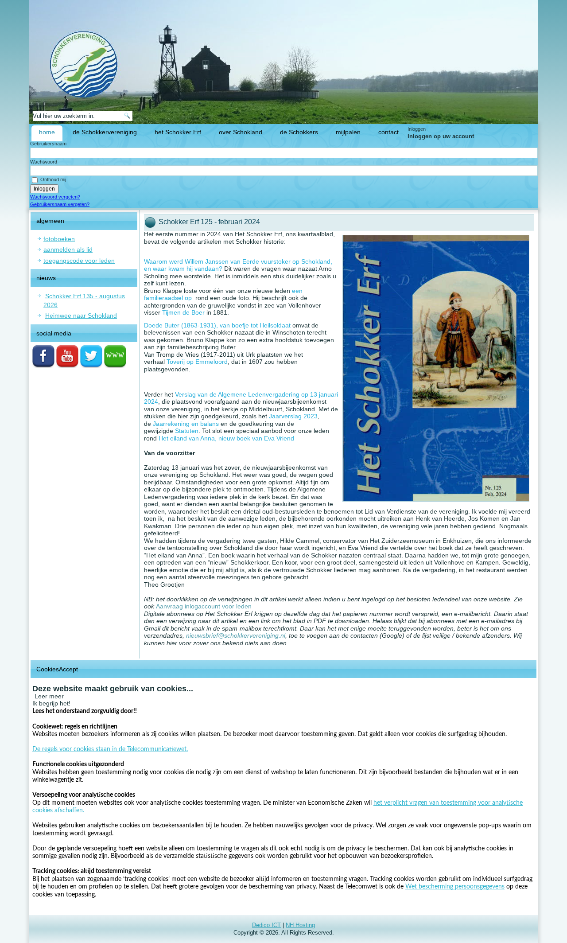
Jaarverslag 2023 (293, 416)
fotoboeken (59, 238)
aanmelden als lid (68, 249)
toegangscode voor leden (79, 260)
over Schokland (240, 132)
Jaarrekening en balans (186, 423)
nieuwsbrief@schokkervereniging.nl (235, 635)
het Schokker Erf (178, 132)
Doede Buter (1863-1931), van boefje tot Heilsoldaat (217, 325)
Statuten (186, 430)
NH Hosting (300, 925)
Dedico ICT (266, 925)
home (47, 132)
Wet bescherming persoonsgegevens (455, 887)
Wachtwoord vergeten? (55, 196)
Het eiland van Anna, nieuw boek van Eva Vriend (226, 438)
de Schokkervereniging (105, 132)
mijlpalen (348, 132)
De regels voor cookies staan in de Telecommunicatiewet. (110, 749)
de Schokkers (299, 132)
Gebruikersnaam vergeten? (59, 204)
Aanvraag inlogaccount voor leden (204, 606)
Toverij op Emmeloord (197, 361)
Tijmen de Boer (183, 312)
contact (388, 132)
